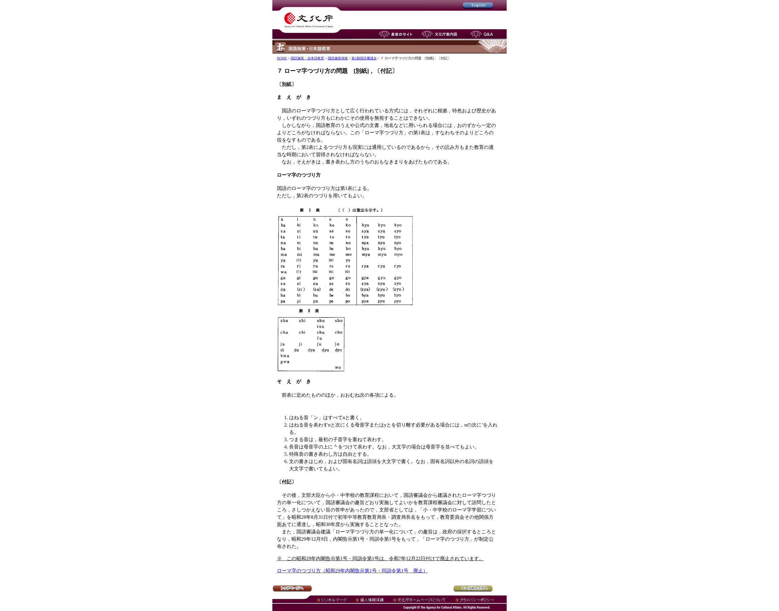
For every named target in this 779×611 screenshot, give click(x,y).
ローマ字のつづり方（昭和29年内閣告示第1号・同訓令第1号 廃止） (352, 570)
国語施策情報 (338, 58)
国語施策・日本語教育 (307, 58)
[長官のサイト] (395, 38)
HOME (282, 58)
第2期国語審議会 (364, 58)
